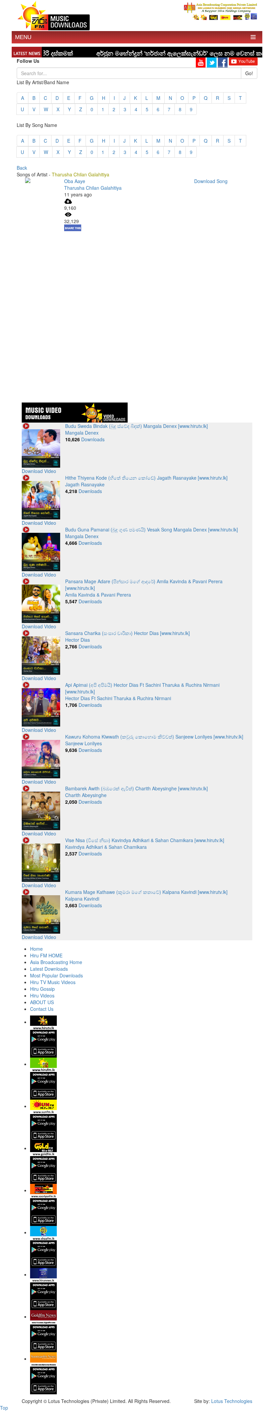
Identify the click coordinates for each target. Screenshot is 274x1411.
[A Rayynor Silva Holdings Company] (220, 11)
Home (36, 948)
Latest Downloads (49, 968)
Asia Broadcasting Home (56, 962)
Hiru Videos (42, 995)
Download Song (211, 181)
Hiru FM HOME (46, 955)
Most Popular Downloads (56, 975)
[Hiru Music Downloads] (53, 14)
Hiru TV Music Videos (53, 982)
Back (22, 167)
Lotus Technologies (231, 1401)
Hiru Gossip (42, 988)
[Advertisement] (137, 278)
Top (4, 1407)
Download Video (39, 471)
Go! (249, 73)
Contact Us (41, 1008)
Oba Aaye (74, 181)
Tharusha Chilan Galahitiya (93, 187)
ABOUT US (42, 1002)
